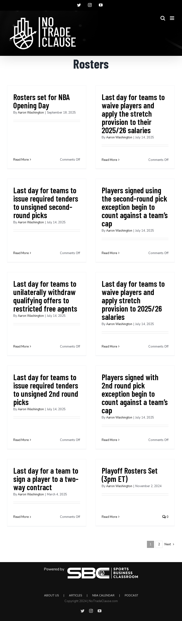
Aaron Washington (31, 112)
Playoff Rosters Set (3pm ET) (130, 474)
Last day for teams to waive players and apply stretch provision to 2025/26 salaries (133, 300)
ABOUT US (51, 595)
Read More (21, 160)
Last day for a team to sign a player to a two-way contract (45, 478)
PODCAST (131, 595)
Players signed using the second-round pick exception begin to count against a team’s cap (135, 206)
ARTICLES (75, 595)
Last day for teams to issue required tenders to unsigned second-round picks (45, 202)
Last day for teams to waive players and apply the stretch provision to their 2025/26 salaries (133, 113)
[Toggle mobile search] (162, 18)
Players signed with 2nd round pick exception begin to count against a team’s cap (135, 393)
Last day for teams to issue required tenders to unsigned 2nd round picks (45, 389)
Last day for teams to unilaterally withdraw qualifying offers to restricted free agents (45, 295)
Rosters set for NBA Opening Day (41, 101)
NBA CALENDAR (103, 595)
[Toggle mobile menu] (172, 18)
